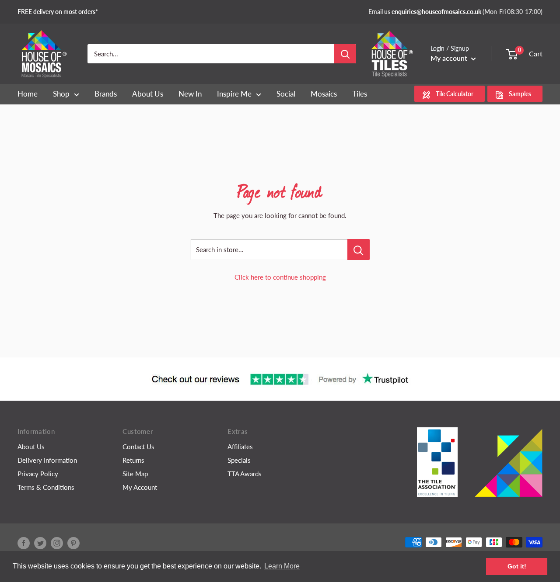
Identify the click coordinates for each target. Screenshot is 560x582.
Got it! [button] (517, 566)
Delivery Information (47, 460)
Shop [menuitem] (61, 93)
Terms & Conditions (46, 487)
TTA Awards (245, 474)
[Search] (345, 53)
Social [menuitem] (285, 93)
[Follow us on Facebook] (24, 543)
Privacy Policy (38, 474)
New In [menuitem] (190, 93)
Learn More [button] (282, 566)
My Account (139, 487)
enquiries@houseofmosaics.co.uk (436, 11)
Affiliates (240, 446)
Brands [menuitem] (105, 93)
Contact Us (138, 446)
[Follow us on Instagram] (57, 543)
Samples (520, 94)
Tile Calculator (454, 94)
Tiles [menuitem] (359, 93)
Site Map (135, 474)
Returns (133, 460)
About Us (31, 446)
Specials (239, 460)
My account (449, 58)
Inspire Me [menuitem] (234, 93)
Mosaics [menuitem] (324, 93)
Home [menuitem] (28, 93)
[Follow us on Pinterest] (73, 543)
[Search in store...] (358, 249)
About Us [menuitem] (147, 93)
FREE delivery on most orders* (58, 11)
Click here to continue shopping (280, 277)
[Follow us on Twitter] (40, 543)
